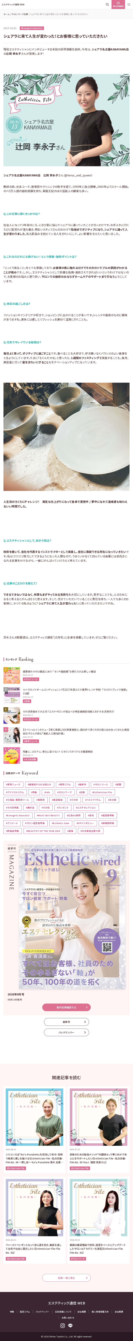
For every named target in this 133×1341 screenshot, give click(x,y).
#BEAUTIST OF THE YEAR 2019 (43, 830)
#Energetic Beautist (32, 28)
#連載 (118, 784)
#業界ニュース (31, 741)
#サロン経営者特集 (35, 823)
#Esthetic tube (60, 823)
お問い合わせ (68, 1317)
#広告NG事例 (74, 815)
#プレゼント (63, 807)
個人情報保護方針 (100, 1311)
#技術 (91, 815)
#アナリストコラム (15, 792)
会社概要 (81, 1311)
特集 (12, 1311)
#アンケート (12, 823)
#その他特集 (30, 759)
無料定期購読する (66, 1007)
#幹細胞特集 (107, 823)
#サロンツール (31, 679)
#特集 (34, 792)
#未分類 (112, 799)
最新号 (66, 1022)
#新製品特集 (12, 830)
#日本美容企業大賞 (90, 830)
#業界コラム (65, 784)
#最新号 (82, 784)
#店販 (27, 701)
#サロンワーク (64, 792)
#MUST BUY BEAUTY (48, 815)
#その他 (74, 799)
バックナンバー (66, 1032)
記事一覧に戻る (66, 1278)
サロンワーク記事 (20, 14)
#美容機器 (57, 799)
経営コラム (25, 1311)
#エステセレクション (86, 807)
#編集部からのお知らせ (39, 784)
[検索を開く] (108, 4)
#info (47, 792)
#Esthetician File (102, 792)
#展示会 (30, 807)
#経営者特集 (107, 815)
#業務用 (40, 799)
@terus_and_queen (78, 175)
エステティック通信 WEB (13, 4)
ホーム (6, 14)
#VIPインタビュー (85, 823)
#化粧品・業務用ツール (17, 799)
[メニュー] (128, 4)
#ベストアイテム (93, 799)
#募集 (70, 830)
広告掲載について (63, 1311)
